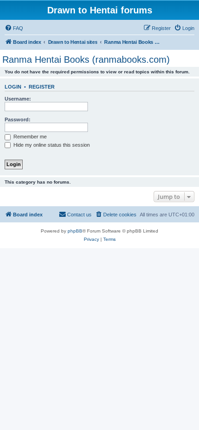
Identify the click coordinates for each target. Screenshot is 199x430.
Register (42, 87)
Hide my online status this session (51, 145)
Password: (18, 119)
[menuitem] (14, 28)
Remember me (29, 136)
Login (13, 87)
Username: (18, 99)
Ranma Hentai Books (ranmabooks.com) (86, 59)
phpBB (75, 230)
